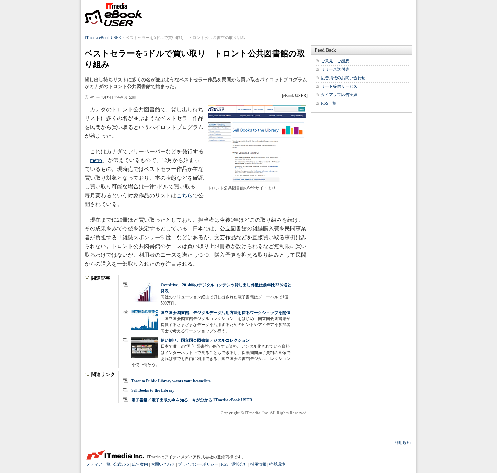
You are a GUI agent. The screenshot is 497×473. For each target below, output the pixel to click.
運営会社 (239, 464)
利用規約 (403, 442)
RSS (225, 464)
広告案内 (140, 464)
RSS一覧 (328, 103)
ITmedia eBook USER (113, 14)
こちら (184, 195)
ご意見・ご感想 (335, 61)
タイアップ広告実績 (339, 94)
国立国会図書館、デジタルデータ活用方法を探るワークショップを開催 (225, 312)
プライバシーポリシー (198, 464)
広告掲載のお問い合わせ (343, 77)
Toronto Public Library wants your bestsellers (171, 381)
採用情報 (258, 464)
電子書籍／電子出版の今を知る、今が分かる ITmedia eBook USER (191, 400)
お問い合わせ (163, 464)
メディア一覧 (98, 464)
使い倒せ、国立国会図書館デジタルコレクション (205, 340)
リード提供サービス (339, 86)
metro (96, 160)
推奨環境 (277, 464)
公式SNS (121, 464)
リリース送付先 (335, 69)
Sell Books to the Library (152, 390)
